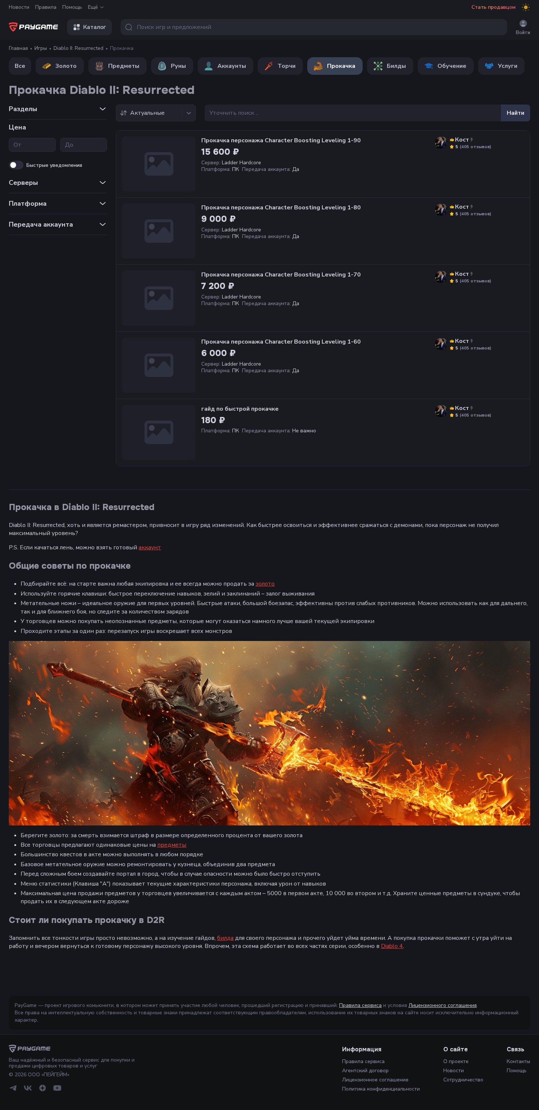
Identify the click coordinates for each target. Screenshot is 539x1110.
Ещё (93, 7)
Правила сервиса (360, 1005)
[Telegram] (13, 1088)
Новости (19, 7)
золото (265, 584)
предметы (171, 845)
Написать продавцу (469, 162)
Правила (45, 7)
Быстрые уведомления (54, 165)
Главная (18, 48)
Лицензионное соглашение (375, 1079)
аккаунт (150, 547)
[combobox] (314, 27)
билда (225, 938)
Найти (515, 113)
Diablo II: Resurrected (78, 48)
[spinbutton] (32, 145)
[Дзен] (42, 1088)
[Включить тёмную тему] (525, 7)
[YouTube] (57, 1088)
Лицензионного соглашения (442, 1005)
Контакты (518, 1061)
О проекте (456, 1061)
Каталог (94, 27)
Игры (40, 48)
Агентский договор (365, 1070)
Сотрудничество (463, 1079)
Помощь (72, 7)
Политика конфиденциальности (381, 1088)
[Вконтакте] (27, 1088)
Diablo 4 (392, 946)
